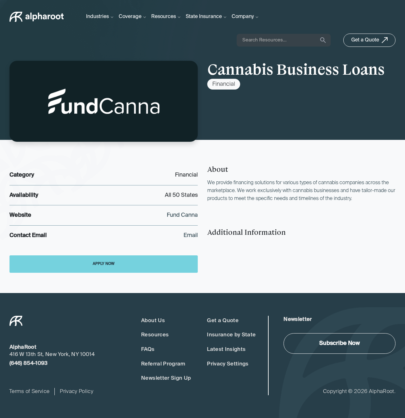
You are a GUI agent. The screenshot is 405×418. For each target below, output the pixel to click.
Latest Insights (226, 349)
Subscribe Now (339, 343)
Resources (155, 335)
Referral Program (163, 364)
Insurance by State (231, 335)
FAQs (147, 349)
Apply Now (104, 264)
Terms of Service (29, 391)
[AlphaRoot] (36, 17)
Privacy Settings (227, 364)
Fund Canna (182, 215)
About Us (153, 320)
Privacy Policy (76, 391)
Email (191, 235)
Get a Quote (223, 320)
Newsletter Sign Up (166, 378)
